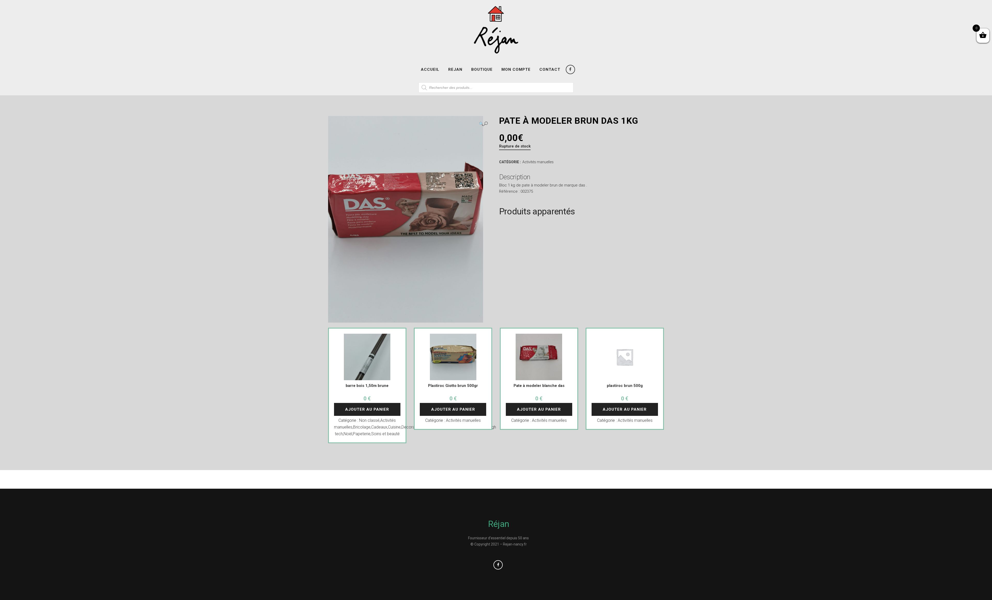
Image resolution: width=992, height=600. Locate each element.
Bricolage (361, 427)
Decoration (411, 427)
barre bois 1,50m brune (367, 385)
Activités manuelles (538, 162)
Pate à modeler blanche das (539, 385)
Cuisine (394, 427)
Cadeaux (379, 427)
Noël (348, 433)
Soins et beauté (385, 433)
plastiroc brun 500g (625, 385)
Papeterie (361, 433)
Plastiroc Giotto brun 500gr (453, 385)
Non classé (369, 420)
